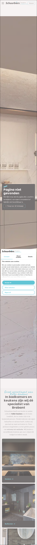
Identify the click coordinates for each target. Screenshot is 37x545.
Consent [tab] (6, 256)
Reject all (8, 292)
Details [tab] (30, 256)
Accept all (8, 282)
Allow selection (10, 287)
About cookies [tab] (18, 256)
